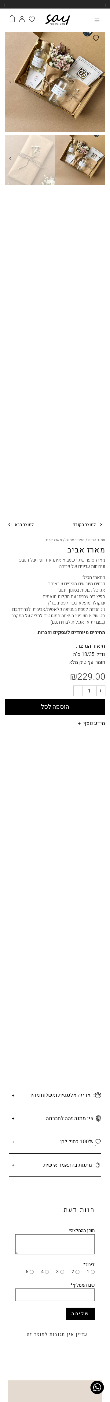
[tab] (55, 726)
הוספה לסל (55, 707)
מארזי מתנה (75, 540)
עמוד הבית (96, 540)
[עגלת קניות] (11, 20)
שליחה (81, 1313)
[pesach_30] (55, 82)
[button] (105, 5)
